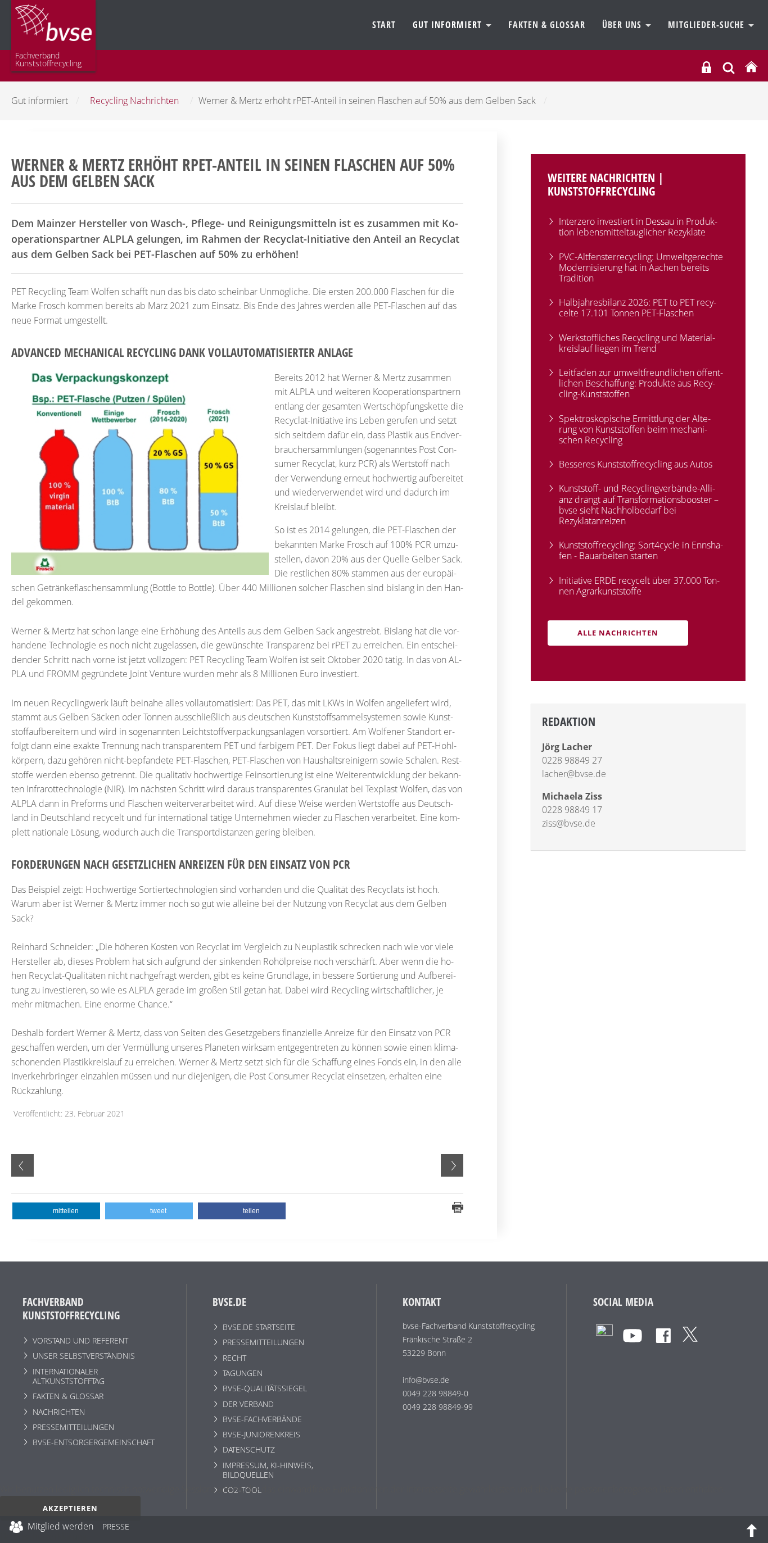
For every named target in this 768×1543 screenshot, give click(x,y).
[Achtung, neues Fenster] (604, 1332)
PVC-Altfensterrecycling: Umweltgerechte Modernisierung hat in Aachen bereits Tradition (641, 267)
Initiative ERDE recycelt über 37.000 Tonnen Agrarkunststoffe (639, 585)
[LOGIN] (706, 67)
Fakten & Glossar (546, 25)
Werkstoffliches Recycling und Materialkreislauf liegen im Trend (637, 343)
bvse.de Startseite (259, 1327)
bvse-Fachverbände (262, 1419)
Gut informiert (449, 25)
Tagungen (243, 1373)
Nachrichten (59, 1411)
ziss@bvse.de (568, 823)
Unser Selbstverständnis (84, 1355)
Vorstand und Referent (80, 1340)
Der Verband (248, 1404)
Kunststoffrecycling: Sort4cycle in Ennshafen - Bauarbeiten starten (641, 550)
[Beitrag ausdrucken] (457, 1206)
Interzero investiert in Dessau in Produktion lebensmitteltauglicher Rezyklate (638, 226)
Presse (115, 1528)
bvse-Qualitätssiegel (265, 1388)
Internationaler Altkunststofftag (69, 1376)
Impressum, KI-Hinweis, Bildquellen (268, 1470)
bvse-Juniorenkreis (261, 1434)
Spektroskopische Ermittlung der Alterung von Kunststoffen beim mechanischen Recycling (635, 429)
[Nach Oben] (751, 1529)
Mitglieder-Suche (707, 25)
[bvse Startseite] (751, 67)
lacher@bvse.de (574, 774)
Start (384, 25)
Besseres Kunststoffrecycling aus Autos (635, 464)
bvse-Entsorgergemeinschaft (94, 1442)
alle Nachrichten (617, 633)
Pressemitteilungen (73, 1427)
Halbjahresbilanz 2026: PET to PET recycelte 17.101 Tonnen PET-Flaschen (637, 307)
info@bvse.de (426, 1379)
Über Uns (623, 25)
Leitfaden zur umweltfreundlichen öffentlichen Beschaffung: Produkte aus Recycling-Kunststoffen (641, 383)
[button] (56, 1210)
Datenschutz (249, 1449)
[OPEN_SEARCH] (728, 66)
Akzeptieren (70, 1508)
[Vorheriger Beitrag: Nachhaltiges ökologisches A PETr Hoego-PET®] (22, 1165)
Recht (234, 1358)
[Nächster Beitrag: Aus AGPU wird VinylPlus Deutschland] (452, 1165)
